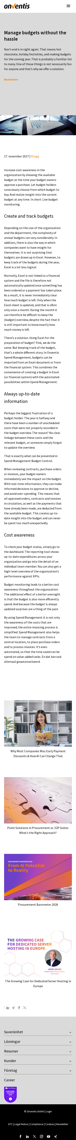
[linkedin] (27, 1136)
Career (9, 1079)
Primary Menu (68, 6)
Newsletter (62, 1124)
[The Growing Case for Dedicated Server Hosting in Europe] (38, 954)
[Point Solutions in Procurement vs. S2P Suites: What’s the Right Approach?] (38, 800)
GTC (10, 1124)
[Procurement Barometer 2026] (38, 877)
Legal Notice (21, 1124)
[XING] (13, 1007)
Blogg (35, 156)
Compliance (37, 1124)
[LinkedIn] (7, 1007)
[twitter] (34, 1136)
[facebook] (20, 1136)
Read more (11, 79)
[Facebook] (19, 1007)
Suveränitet (13, 1031)
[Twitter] (24, 1007)
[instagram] (41, 1136)
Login (49, 1111)
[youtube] (48, 1136)
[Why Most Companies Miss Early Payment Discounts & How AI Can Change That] (38, 723)
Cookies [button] (49, 1124)
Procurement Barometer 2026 (38, 904)
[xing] (55, 1136)
